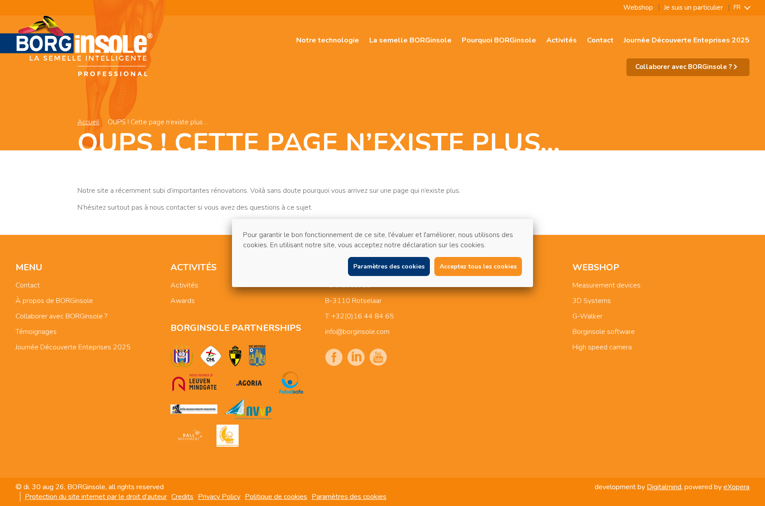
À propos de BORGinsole (54, 301)
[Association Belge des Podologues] (193, 409)
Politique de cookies (276, 497)
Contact (600, 40)
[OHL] (211, 356)
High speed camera (602, 347)
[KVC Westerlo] (257, 356)
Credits (182, 497)
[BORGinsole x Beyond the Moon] (227, 436)
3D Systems (591, 301)
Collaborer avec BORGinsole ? (61, 316)
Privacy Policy (219, 497)
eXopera (736, 487)
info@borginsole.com (357, 332)
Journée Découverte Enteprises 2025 (687, 40)
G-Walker (587, 316)
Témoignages (36, 332)
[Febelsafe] (291, 383)
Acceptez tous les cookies (478, 266)
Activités (561, 40)
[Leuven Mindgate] (194, 383)
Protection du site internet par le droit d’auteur (96, 497)
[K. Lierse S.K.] (235, 356)
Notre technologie (327, 40)
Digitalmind (664, 487)
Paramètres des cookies (349, 497)
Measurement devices (606, 285)
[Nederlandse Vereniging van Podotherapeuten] (248, 409)
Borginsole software (603, 332)
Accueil (88, 122)
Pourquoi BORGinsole (499, 40)
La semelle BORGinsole (410, 40)
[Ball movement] (190, 436)
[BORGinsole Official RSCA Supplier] (181, 356)
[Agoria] (249, 383)
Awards (182, 301)
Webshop (638, 7)
